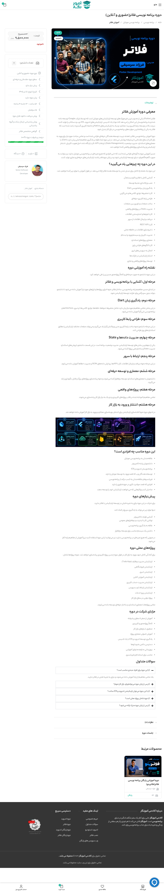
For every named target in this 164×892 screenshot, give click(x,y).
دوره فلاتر (67, 824)
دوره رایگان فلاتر (64, 835)
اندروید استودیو (91, 830)
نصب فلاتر (94, 835)
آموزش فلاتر (114, 22)
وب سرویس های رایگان (88, 841)
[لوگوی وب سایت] (82, 4)
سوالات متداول (92, 824)
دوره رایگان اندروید (63, 830)
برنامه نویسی (149, 22)
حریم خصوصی (92, 819)
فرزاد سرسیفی (150, 789)
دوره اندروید (66, 819)
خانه (160, 22)
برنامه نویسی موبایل (131, 22)
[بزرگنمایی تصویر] (153, 83)
